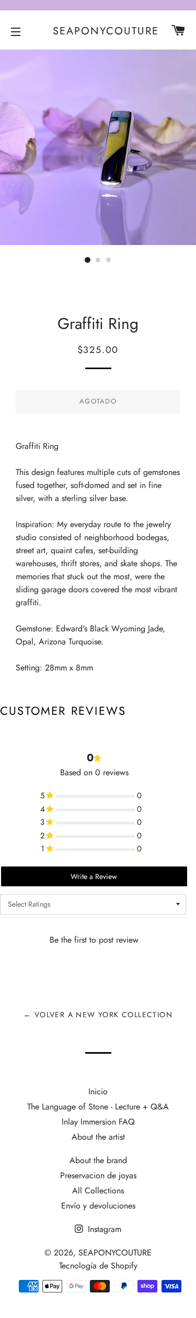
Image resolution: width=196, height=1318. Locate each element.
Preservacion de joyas (98, 1175)
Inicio (98, 1091)
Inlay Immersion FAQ (98, 1122)
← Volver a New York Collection (98, 1014)
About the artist (98, 1137)
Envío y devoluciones (98, 1206)
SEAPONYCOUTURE (98, 31)
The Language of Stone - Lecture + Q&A (98, 1107)
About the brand (98, 1160)
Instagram (103, 1229)
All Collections (98, 1191)
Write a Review (94, 876)
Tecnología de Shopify (98, 1266)
